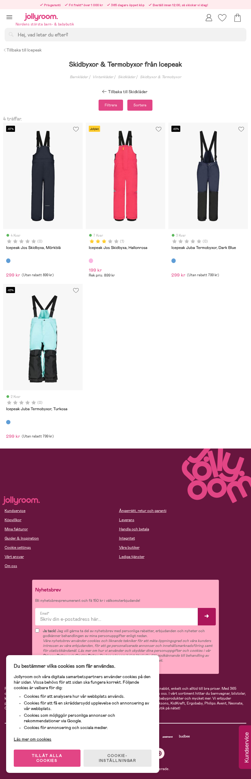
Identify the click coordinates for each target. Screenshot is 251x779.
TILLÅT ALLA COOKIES (47, 758)
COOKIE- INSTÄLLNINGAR (117, 758)
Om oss (11, 565)
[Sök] (11, 34)
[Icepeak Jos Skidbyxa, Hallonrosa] (91, 260)
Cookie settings (18, 547)
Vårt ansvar (14, 556)
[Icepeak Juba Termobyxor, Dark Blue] (173, 260)
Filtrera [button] (111, 105)
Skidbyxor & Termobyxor (160, 76)
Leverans (126, 519)
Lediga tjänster (131, 556)
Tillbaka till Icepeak (24, 50)
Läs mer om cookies (32, 739)
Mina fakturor (16, 529)
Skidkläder (126, 76)
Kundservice (15, 510)
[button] (9, 17)
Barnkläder (79, 76)
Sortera (139, 105)
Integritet (127, 538)
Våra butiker (129, 547)
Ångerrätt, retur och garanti (143, 510)
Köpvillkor (13, 519)
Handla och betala (134, 529)
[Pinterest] (159, 753)
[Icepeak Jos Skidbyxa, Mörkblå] (8, 260)
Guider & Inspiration (22, 538)
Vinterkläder (102, 76)
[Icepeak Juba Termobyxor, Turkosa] (8, 422)
